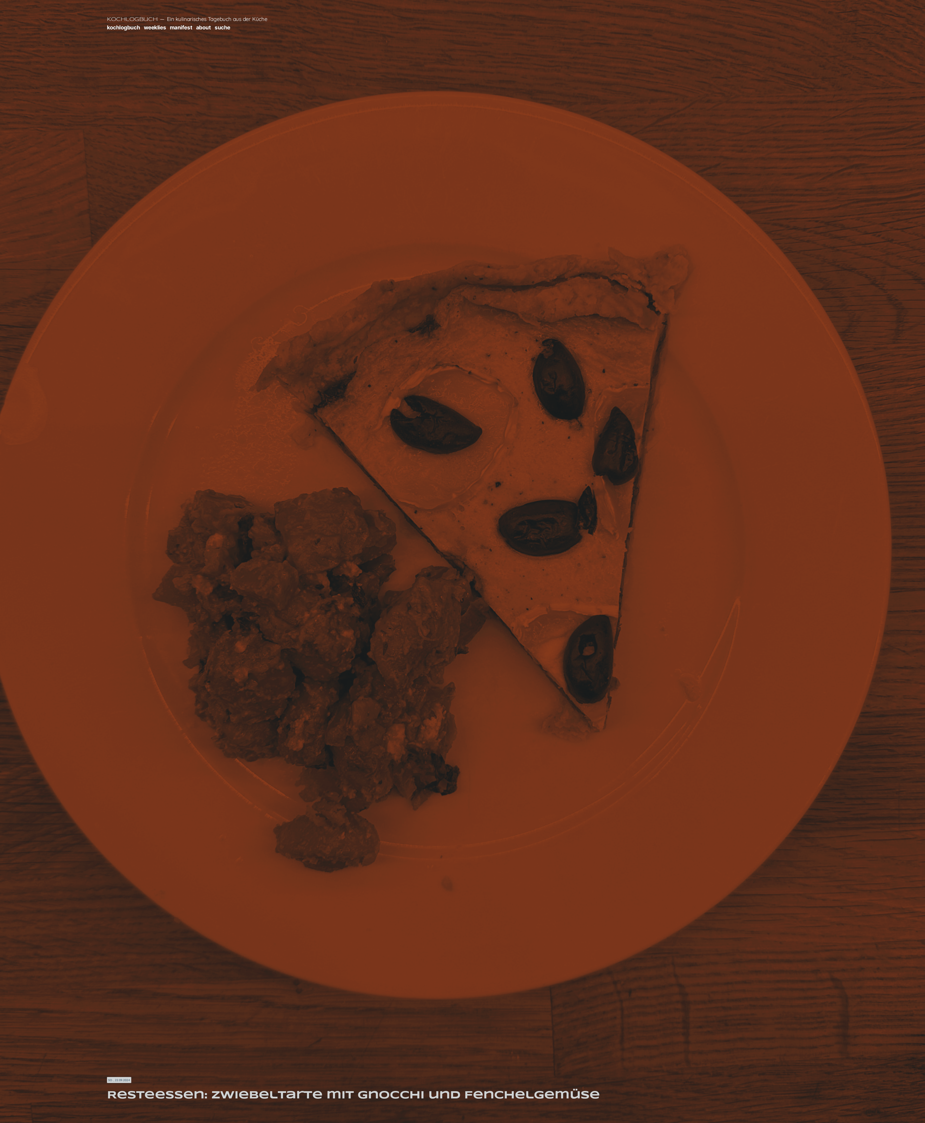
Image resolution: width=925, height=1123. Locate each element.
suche (222, 27)
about (203, 27)
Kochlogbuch (132, 19)
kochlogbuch (123, 27)
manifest (181, 27)
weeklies (155, 27)
